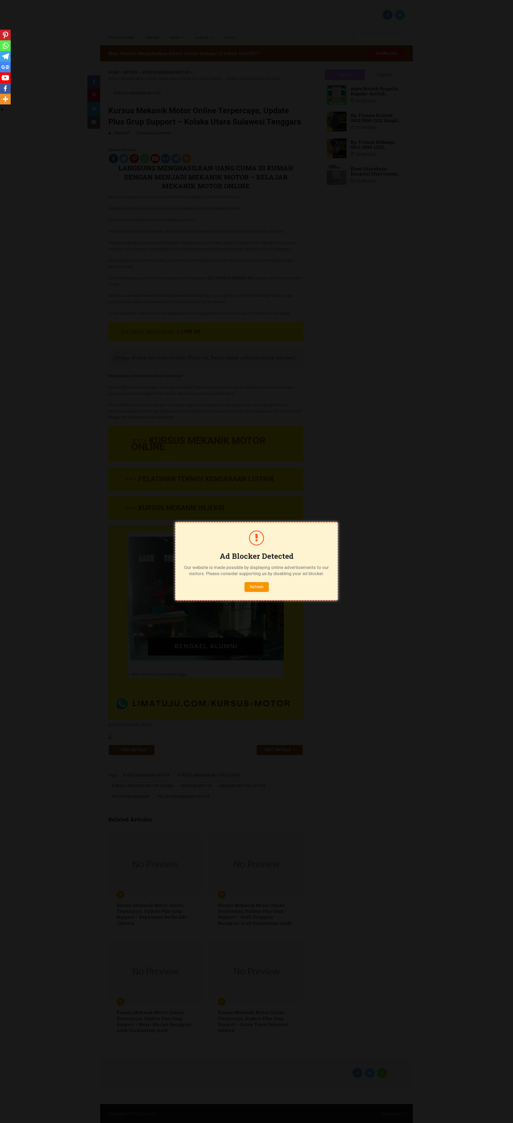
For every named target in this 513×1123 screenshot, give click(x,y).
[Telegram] (5, 56)
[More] (5, 99)
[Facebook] (5, 88)
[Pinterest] (5, 35)
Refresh (256, 587)
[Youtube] (5, 77)
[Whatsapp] (5, 45)
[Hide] (2, 109)
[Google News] (5, 67)
